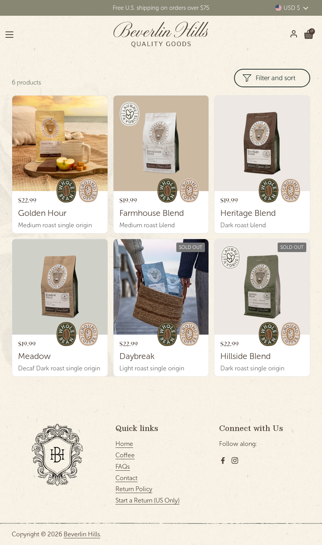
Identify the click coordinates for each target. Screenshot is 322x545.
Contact (126, 478)
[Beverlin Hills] (161, 34)
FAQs (122, 466)
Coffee (125, 455)
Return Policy (133, 489)
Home (124, 443)
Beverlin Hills (82, 534)
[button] (309, 34)
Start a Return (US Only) (147, 500)
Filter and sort (275, 78)
